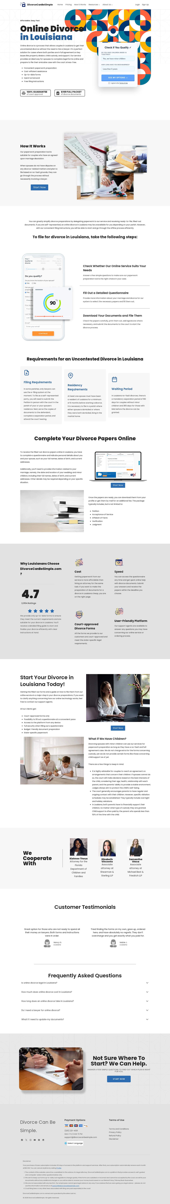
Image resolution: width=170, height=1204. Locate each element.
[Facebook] (22, 1140)
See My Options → (118, 77)
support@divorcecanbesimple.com (81, 1137)
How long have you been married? (115, 65)
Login (137, 4)
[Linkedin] (43, 1140)
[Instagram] (30, 1140)
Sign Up (145, 4)
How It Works (80, 4)
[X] (26, 1140)
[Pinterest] (39, 1140)
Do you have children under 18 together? (114, 53)
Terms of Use (123, 83)
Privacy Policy (115, 1132)
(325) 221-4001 (71, 1130)
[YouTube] (35, 1140)
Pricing (68, 4)
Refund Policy (115, 1135)
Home (60, 4)
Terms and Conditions (119, 1129)
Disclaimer (114, 1139)
